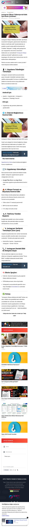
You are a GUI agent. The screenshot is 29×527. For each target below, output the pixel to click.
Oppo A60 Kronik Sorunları (8, 434)
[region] (14, 514)
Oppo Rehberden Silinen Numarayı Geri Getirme (12, 416)
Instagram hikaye (21, 53)
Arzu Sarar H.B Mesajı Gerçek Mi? (11, 398)
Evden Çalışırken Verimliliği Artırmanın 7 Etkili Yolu (14, 346)
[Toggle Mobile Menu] (12, 2)
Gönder (6, 470)
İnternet (3, 349)
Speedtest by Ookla (6, 162)
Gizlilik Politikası (5, 515)
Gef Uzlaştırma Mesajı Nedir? (9, 381)
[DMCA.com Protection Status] (14, 491)
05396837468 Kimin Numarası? (10, 364)
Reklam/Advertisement (14, 489)
